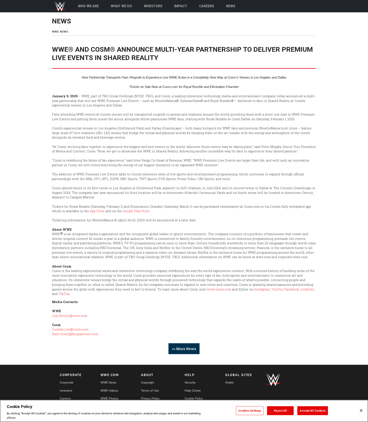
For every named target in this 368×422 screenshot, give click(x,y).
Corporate (66, 382)
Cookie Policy (194, 398)
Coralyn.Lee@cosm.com (70, 329)
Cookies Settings (249, 410)
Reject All (280, 410)
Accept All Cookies (312, 410)
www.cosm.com (219, 289)
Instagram (262, 289)
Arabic (229, 382)
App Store (97, 211)
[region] (184, 411)
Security (190, 382)
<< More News (184, 348)
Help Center (193, 390)
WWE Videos (109, 390)
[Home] (62, 6)
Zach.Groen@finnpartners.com (75, 334)
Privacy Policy (150, 398)
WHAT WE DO (121, 6)
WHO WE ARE (88, 6)
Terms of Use (150, 390)
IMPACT (180, 6)
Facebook (291, 289)
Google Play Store (136, 211)
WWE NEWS (60, 31)
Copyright (147, 382)
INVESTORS (153, 6)
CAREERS (206, 6)
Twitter (277, 289)
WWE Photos (109, 398)
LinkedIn (307, 289)
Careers (65, 398)
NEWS (230, 6)
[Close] (361, 410)
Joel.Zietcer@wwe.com (70, 316)
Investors (66, 390)
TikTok (64, 294)
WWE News (108, 382)
